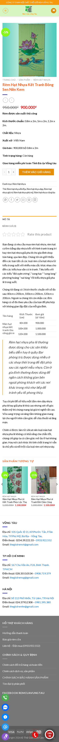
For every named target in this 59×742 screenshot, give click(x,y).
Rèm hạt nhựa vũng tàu (44, 192)
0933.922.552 (44, 540)
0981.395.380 (43, 602)
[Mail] (5, 727)
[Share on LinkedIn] (35, 199)
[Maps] (5, 736)
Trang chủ (9, 80)
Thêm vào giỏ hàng (36, 171)
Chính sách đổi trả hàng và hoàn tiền (22, 664)
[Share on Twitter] (17, 199)
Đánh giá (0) (9, 226)
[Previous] (2, 490)
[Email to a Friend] (23, 199)
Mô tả (6, 219)
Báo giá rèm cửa (11, 639)
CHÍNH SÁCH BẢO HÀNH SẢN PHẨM (25, 677)
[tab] (29, 219)
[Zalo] (5, 707)
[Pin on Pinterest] (29, 199)
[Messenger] (5, 717)
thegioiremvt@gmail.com (24, 544)
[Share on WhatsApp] (5, 199)
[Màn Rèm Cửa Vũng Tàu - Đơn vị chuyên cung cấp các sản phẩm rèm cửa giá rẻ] (29, 10)
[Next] (56, 490)
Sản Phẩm (24, 80)
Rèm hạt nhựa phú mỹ (23, 192)
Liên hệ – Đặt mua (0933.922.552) (21, 645)
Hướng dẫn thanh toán (15, 632)
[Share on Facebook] (11, 199)
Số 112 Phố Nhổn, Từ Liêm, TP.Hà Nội (32, 598)
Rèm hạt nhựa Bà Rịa (16, 189)
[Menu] (5, 10)
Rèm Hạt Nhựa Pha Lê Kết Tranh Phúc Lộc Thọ (14, 500)
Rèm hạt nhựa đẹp (35, 189)
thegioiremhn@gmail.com (24, 606)
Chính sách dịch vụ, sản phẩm (18, 671)
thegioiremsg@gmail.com (24, 577)
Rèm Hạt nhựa (41, 80)
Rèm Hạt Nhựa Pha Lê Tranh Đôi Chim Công (42, 500)
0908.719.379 (43, 573)
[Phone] (5, 697)
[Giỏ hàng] (53, 10)
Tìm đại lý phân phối (13, 683)
